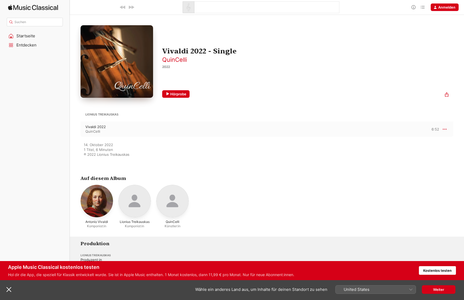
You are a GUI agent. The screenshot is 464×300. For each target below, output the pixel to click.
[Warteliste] (422, 7)
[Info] (413, 7)
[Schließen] (8, 289)
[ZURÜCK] (122, 7)
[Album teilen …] (446, 95)
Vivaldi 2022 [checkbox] (95, 127)
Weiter (438, 289)
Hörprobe (178, 94)
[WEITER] (131, 7)
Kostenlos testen (437, 270)
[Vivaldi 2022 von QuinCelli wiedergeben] (75, 129)
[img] (33, 7)
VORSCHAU (431, 129)
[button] (35, 36)
